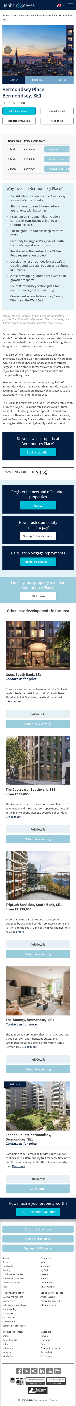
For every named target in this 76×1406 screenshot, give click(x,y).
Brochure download (38, 1229)
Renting (6, 1270)
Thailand (45, 1339)
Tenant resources (11, 1282)
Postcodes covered (50, 1300)
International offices (12, 1331)
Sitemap (45, 1278)
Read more (14, 701)
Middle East (8, 1356)
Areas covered (48, 1296)
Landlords (7, 1266)
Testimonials (47, 1282)
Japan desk (46, 1352)
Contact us (46, 1257)
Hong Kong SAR (10, 1339)
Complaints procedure (14, 1325)
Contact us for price (21, 679)
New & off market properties (12, 1299)
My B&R (44, 1270)
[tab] (13, 80)
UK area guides (48, 1304)
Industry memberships (14, 1305)
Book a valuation (38, 452)
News (43, 1262)
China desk (46, 1356)
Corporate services (50, 1348)
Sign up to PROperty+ (38, 1248)
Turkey (44, 1344)
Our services (8, 1317)
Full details (38, 714)
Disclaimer (7, 1313)
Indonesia (7, 1348)
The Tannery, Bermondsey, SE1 (30, 1019)
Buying (6, 1262)
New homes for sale (23, 15)
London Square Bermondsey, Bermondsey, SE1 (28, 1137)
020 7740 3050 (23, 472)
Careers (44, 1274)
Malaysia (6, 1352)
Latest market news (38, 1239)
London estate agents (52, 1292)
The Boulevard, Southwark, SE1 (30, 789)
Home (5, 15)
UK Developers (48, 1286)
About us (45, 1266)
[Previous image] (7, 50)
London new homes (12, 1274)
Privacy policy (9, 1309)
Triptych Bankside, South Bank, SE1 (34, 904)
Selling (5, 1257)
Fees (4, 1286)
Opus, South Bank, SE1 (24, 674)
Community (8, 1321)
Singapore (46, 1331)
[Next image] (68, 50)
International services (13, 1278)
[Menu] (70, 5)
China (5, 1335)
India (5, 1344)
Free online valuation (42, 1212)
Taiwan (44, 1335)
